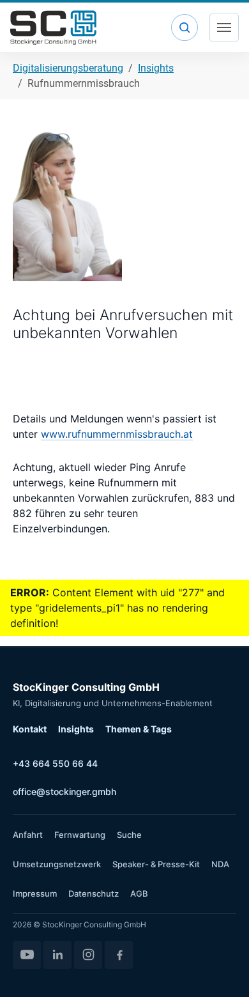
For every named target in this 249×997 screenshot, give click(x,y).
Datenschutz (93, 893)
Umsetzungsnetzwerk (57, 864)
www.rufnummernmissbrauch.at (117, 434)
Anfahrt (28, 835)
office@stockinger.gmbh (64, 791)
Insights (76, 728)
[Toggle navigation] (224, 27)
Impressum (35, 893)
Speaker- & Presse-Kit (156, 864)
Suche (129, 835)
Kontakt (30, 728)
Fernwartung (79, 835)
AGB (139, 893)
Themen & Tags (138, 728)
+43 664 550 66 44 (55, 763)
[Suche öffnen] (184, 27)
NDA (220, 864)
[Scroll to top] (221, 969)
